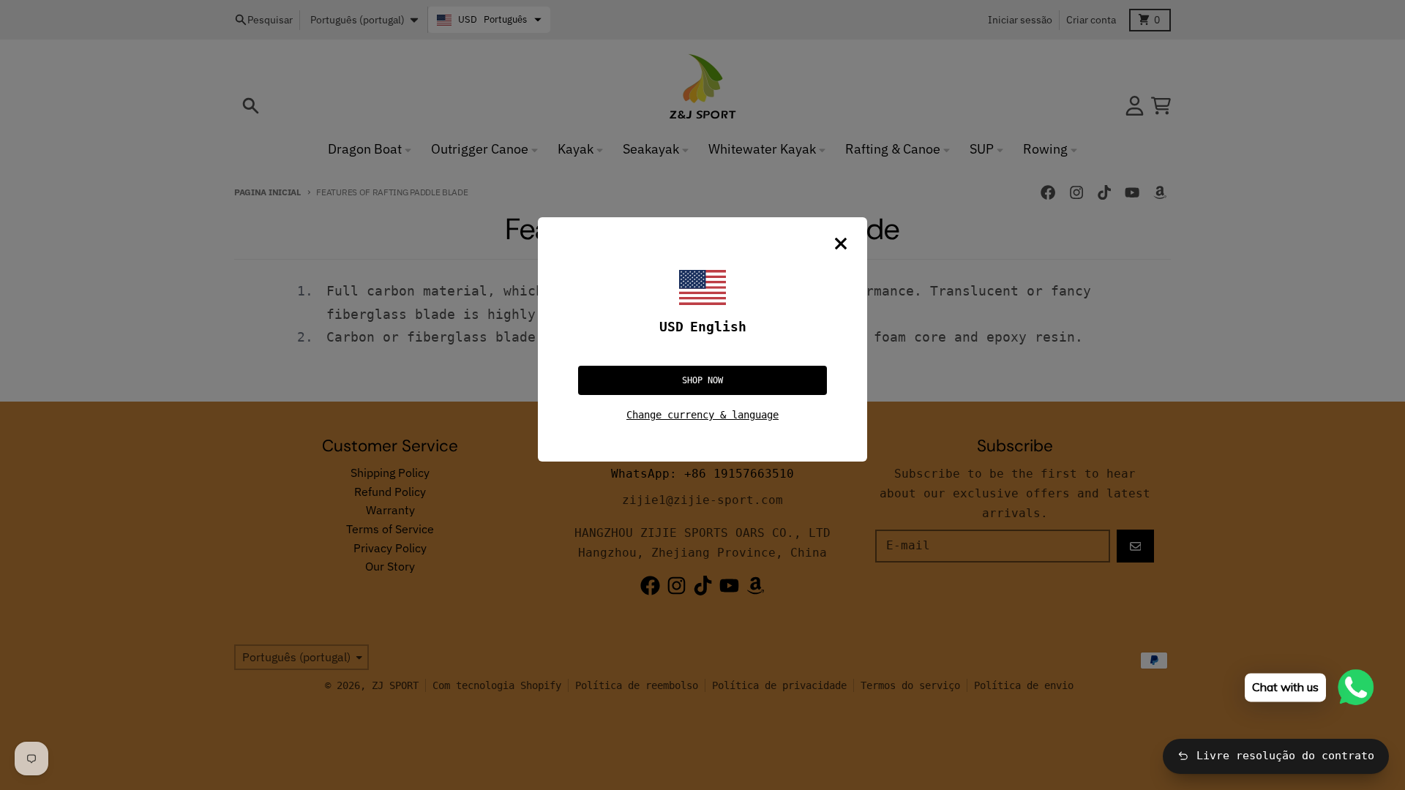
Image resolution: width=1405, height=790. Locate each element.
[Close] (840, 243)
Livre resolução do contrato (1285, 755)
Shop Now (702, 380)
